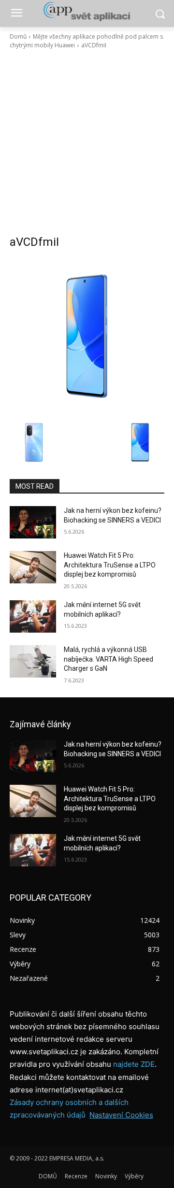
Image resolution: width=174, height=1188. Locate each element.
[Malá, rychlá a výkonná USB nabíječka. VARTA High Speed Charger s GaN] (33, 661)
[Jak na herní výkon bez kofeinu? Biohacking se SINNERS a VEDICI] (33, 522)
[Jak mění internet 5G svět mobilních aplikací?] (33, 616)
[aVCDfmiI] (87, 336)
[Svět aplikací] (87, 11)
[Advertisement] (87, 142)
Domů (18, 36)
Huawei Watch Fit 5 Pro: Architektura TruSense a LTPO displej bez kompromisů (110, 565)
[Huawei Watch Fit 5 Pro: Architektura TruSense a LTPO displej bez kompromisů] (33, 567)
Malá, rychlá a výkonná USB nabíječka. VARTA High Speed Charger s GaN (108, 659)
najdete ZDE (134, 1064)
